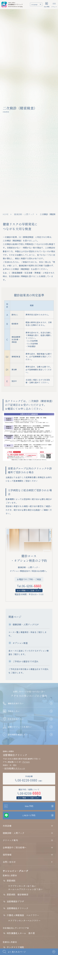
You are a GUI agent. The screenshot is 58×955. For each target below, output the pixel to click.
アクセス (26, 761)
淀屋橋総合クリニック (17, 908)
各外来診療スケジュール (14, 768)
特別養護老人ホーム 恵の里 (21, 933)
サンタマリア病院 (15, 947)
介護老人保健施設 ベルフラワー (23, 915)
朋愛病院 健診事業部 (17, 894)
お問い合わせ (9, 861)
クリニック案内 (10, 840)
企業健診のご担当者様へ (14, 847)
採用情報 (7, 854)
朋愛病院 (11, 880)
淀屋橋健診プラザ (15, 901)
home (5, 214)
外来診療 (7, 825)
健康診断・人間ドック (24, 214)
